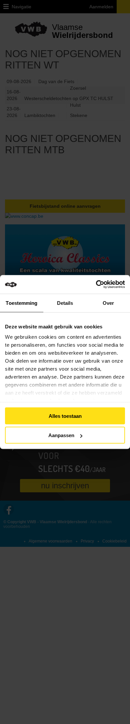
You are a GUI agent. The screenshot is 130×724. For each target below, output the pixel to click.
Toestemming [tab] (21, 302)
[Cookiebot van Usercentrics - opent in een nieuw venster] (105, 284)
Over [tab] (108, 302)
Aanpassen (61, 435)
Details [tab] (65, 302)
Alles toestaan (65, 416)
